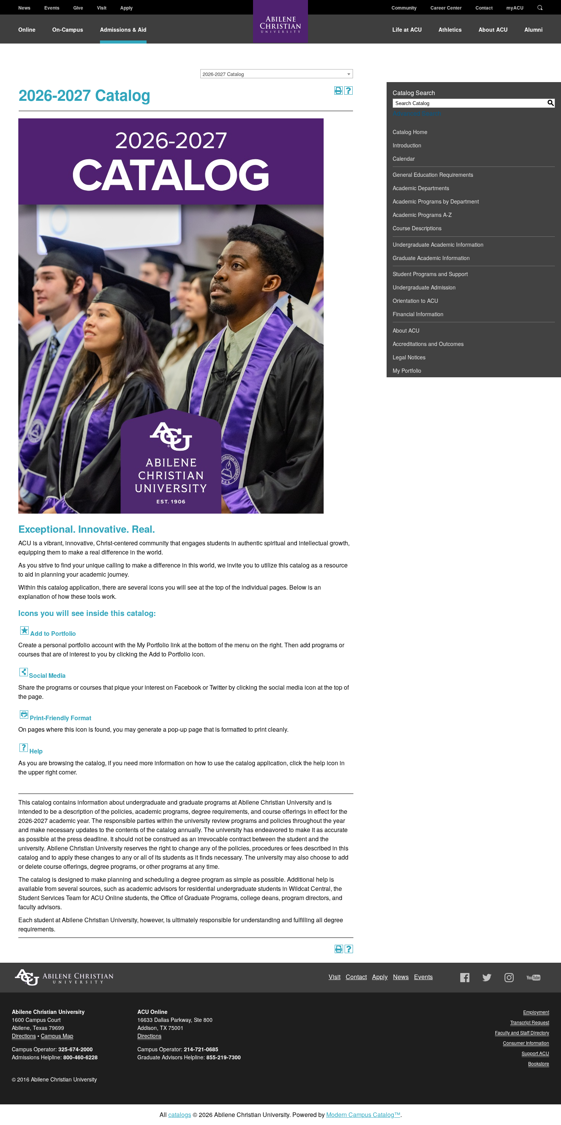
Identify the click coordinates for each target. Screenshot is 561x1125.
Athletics (450, 29)
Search (540, 7)
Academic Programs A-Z (422, 214)
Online (26, 29)
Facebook (464, 977)
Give (78, 7)
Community (404, 7)
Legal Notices (409, 357)
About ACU (493, 29)
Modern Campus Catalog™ (363, 1114)
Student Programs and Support (430, 274)
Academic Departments (421, 188)
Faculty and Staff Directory (522, 1032)
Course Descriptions (417, 228)
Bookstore (538, 1063)
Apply (126, 7)
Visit (101, 7)
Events (52, 7)
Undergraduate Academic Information (438, 244)
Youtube (533, 977)
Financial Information (418, 314)
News (24, 7)
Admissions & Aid (123, 29)
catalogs (179, 1114)
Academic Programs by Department (436, 201)
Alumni (533, 29)
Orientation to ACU (415, 300)
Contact (484, 7)
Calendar (404, 158)
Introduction (407, 145)
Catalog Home (410, 132)
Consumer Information (526, 1042)
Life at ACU (407, 29)
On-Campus (67, 29)
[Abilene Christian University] (280, 27)
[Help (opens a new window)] (348, 90)
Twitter (487, 977)
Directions (24, 1035)
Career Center (446, 7)
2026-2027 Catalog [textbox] (223, 74)
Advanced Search (417, 113)
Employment (536, 1012)
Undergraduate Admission (424, 287)
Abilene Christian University (64, 977)
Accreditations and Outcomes (428, 344)
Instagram (509, 977)
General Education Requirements (433, 174)
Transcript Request (529, 1022)
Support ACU (535, 1053)
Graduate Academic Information (431, 258)
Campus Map (57, 1035)
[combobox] (276, 73)
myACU (515, 7)
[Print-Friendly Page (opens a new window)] (338, 90)
